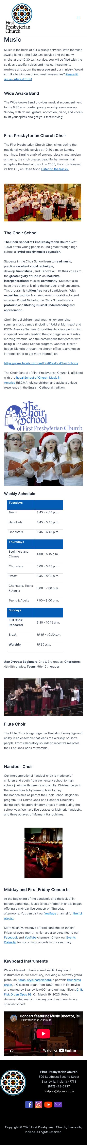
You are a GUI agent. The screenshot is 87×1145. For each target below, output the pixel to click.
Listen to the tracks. (55, 169)
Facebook (11, 937)
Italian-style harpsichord (34, 980)
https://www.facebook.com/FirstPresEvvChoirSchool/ (41, 363)
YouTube (50, 913)
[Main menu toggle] (78, 18)
